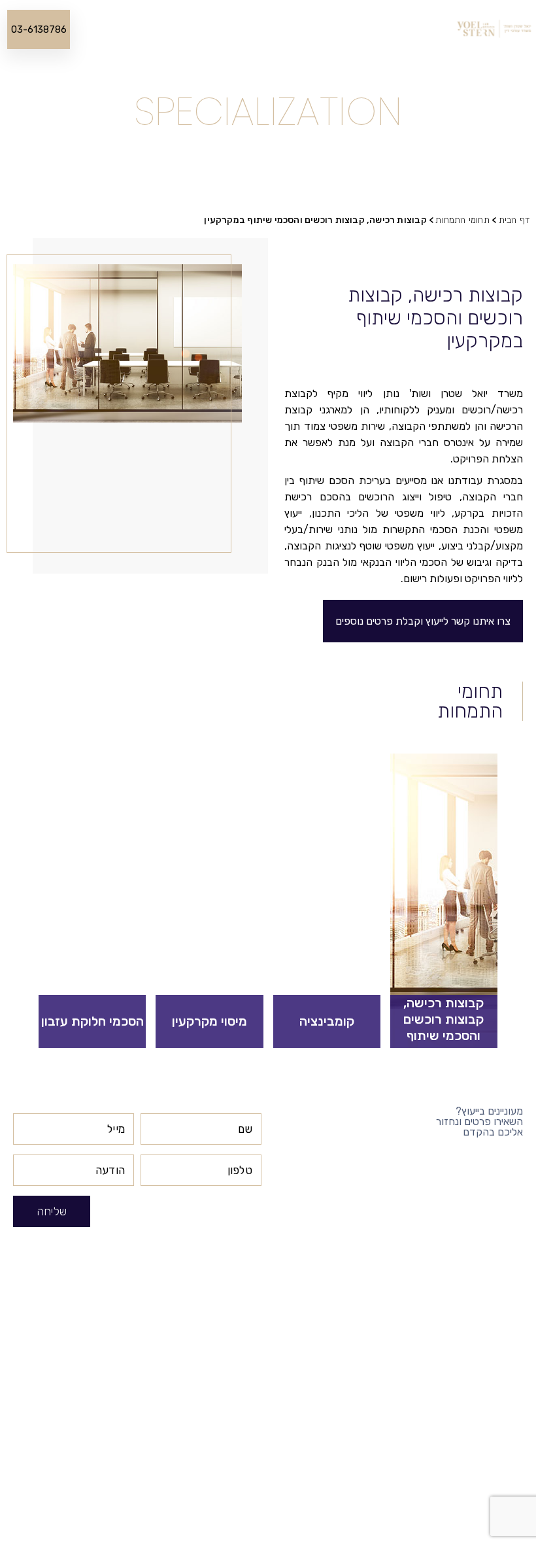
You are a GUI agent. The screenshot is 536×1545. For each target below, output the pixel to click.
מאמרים (158, 29)
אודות (373, 29)
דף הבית (412, 29)
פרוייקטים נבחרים (219, 29)
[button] (423, 621)
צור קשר (115, 29)
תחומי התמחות (292, 29)
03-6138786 (39, 29)
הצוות (341, 29)
